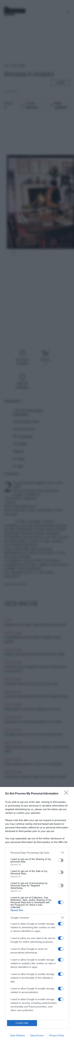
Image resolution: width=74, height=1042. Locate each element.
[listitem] (37, 852)
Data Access (37, 1035)
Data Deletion (17, 1035)
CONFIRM (22, 1023)
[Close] (67, 793)
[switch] (61, 860)
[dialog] (37, 914)
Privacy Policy (56, 1035)
